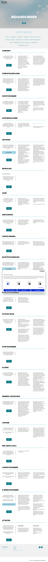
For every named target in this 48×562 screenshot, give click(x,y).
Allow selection (24, 290)
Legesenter (4, 3)
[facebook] (23, 23)
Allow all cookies (37, 290)
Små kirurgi (7, 39)
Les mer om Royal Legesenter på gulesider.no (37, 560)
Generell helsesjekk (16, 42)
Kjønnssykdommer (21, 45)
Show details (40, 287)
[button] (9, 65)
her (23, 112)
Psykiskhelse (32, 39)
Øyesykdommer (38, 39)
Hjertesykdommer (26, 39)
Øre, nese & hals (27, 42)
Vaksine (22, 42)
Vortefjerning (12, 39)
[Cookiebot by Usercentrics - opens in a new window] (40, 271)
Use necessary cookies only (10, 290)
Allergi (11, 42)
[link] (15, 152)
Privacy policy (38, 549)
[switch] (18, 284)
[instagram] (25, 23)
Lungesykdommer (34, 42)
